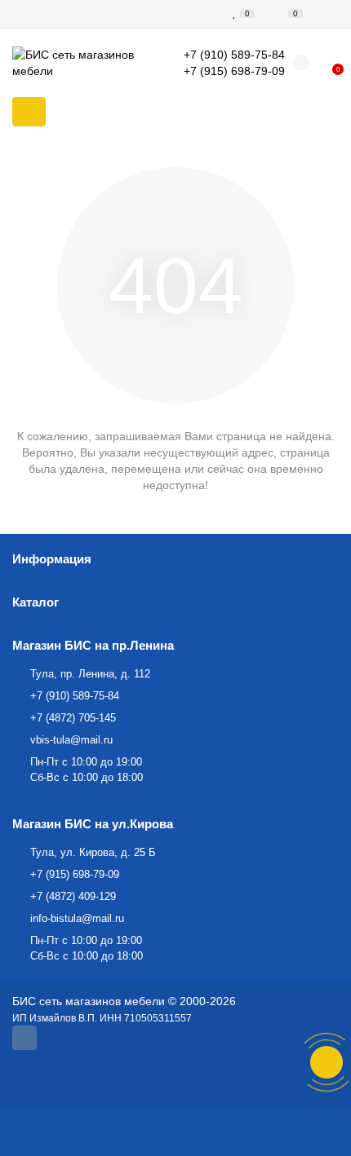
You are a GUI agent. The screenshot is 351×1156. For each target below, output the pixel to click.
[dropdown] (22, 14)
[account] (328, 14)
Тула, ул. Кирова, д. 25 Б (93, 852)
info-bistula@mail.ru (77, 918)
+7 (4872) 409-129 (73, 896)
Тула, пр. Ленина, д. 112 (90, 674)
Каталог (35, 602)
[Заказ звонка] (326, 1062)
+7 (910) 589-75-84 (74, 696)
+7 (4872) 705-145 (73, 718)
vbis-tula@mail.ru (71, 740)
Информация (51, 559)
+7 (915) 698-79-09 (74, 874)
